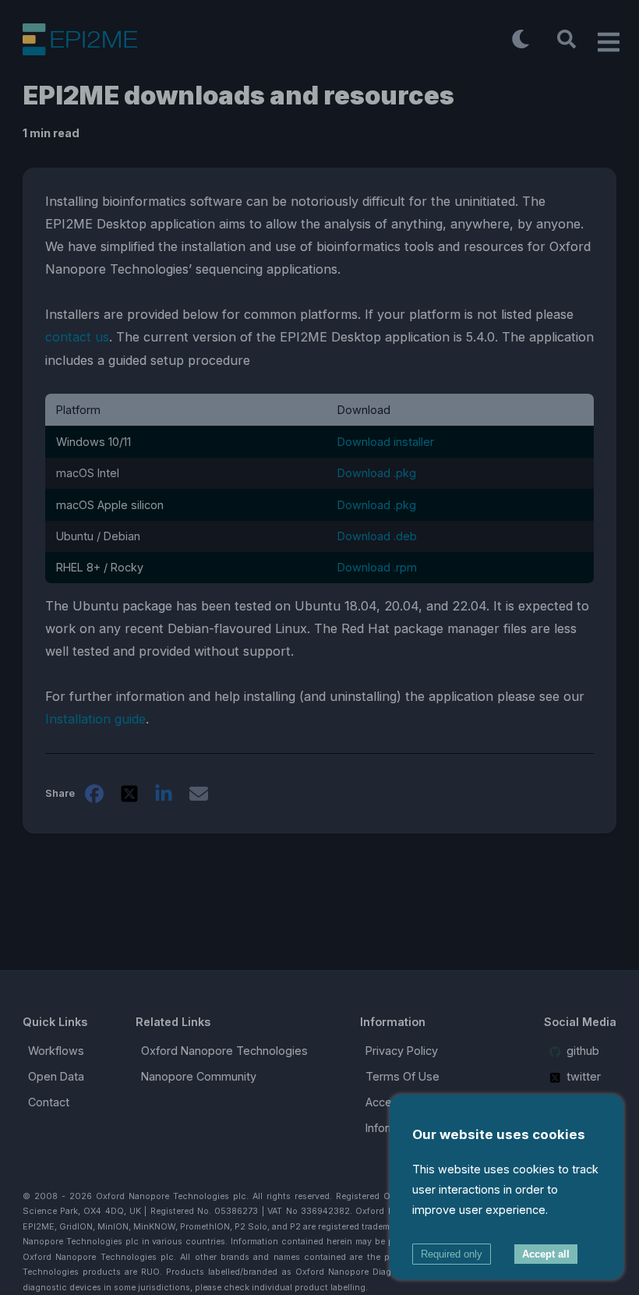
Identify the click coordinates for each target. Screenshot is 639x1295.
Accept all (546, 1254)
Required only (451, 1254)
